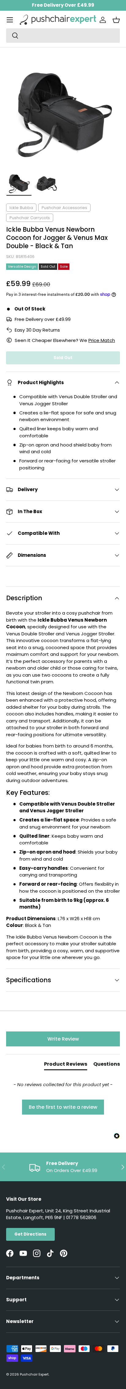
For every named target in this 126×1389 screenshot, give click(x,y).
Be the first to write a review (63, 1107)
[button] (116, 20)
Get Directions (30, 1234)
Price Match (101, 340)
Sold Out (63, 358)
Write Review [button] (63, 1038)
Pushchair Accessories (64, 208)
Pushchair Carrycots (29, 218)
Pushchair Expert (34, 1374)
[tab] (65, 1065)
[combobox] (63, 35)
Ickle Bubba (21, 208)
